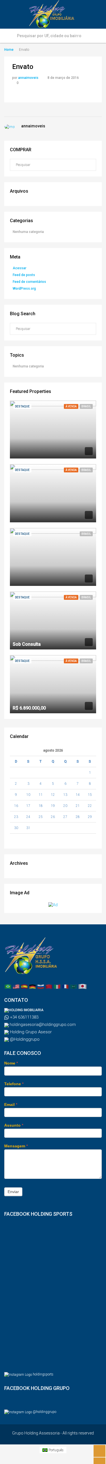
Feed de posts (24, 275)
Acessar (19, 268)
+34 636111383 (23, 1017)
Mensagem (16, 1146)
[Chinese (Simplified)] (49, 986)
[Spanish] (24, 986)
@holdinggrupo (44, 1412)
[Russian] (40, 986)
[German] (32, 986)
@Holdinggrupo (24, 1039)
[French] (65, 986)
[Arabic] (73, 986)
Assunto (13, 1125)
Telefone (13, 1084)
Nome (11, 1063)
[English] (16, 986)
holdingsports (43, 1374)
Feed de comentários (29, 282)
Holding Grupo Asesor (30, 1031)
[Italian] (57, 986)
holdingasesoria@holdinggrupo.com (42, 1024)
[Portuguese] (8, 986)
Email (10, 1104)
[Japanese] (82, 986)
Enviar (13, 1191)
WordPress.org (24, 289)
